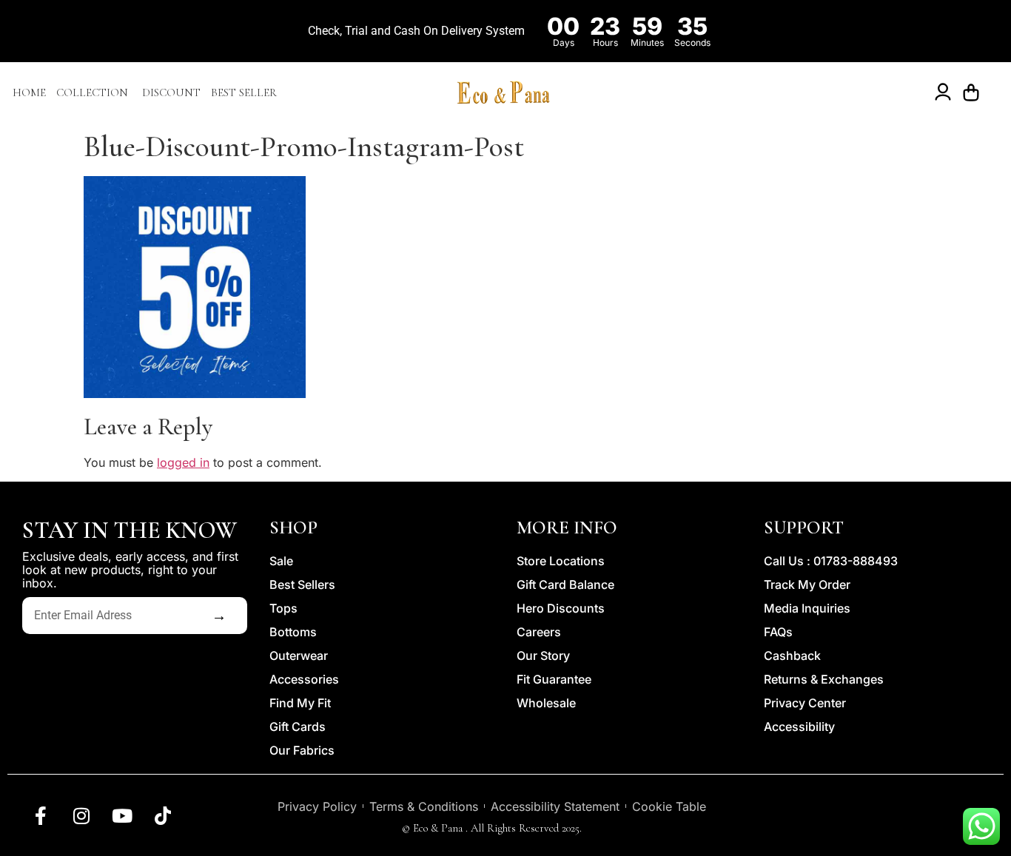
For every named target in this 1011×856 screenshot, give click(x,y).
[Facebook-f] (40, 815)
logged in (183, 462)
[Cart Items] (975, 93)
